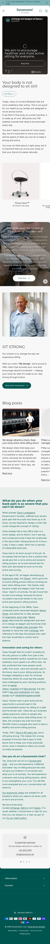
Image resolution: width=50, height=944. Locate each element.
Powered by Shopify (36, 927)
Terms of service (36, 930)
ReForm (24, 808)
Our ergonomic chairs (13, 793)
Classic (27, 578)
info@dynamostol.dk (25, 854)
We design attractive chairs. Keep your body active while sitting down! (20, 441)
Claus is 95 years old (26, 732)
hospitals (14, 689)
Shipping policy (25, 934)
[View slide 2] (23, 862)
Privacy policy (24, 930)
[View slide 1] (20, 862)
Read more (7, 473)
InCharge (33, 630)
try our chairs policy (16, 818)
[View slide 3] (26, 862)
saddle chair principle (27, 627)
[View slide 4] (29, 862)
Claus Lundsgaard (26, 512)
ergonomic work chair (16, 617)
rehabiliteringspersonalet (27, 695)
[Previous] (3, 3)
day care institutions (20, 692)
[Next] (46, 3)
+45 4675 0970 (25, 850)
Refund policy (13, 930)
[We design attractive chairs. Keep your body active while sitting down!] (20, 422)
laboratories (30, 689)
